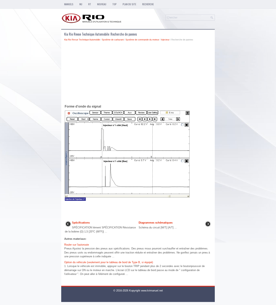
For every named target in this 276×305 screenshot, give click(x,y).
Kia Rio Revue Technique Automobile (82, 39)
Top (114, 4)
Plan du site (129, 4)
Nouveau (101, 4)
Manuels (68, 4)
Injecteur (165, 39)
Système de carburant (113, 39)
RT (89, 4)
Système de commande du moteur (142, 39)
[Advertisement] (138, 73)
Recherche (148, 4)
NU (80, 4)
